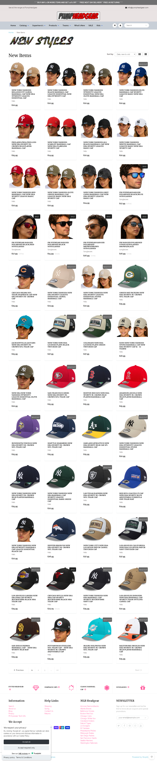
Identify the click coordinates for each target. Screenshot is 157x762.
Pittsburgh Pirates (87, 733)
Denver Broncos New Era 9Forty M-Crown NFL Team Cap (59, 547)
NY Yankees (85, 728)
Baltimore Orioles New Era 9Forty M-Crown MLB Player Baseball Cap (132, 649)
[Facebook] (124, 725)
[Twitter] (118, 725)
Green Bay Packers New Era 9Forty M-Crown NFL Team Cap (131, 295)
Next (137, 670)
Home (13, 25)
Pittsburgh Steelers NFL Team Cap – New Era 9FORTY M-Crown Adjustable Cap (60, 649)
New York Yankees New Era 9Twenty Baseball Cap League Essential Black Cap (24, 548)
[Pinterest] (129, 725)
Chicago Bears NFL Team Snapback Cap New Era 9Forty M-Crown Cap (24, 296)
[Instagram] (135, 725)
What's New (79, 25)
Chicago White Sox (88, 718)
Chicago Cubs (86, 716)
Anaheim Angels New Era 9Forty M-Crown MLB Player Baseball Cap (130, 396)
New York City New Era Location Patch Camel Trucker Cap (95, 547)
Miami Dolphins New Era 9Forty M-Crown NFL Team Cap (94, 648)
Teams (66, 25)
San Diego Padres (87, 736)
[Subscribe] (145, 718)
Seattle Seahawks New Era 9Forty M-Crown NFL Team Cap (60, 445)
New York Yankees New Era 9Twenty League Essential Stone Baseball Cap (131, 446)
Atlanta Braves (85, 709)
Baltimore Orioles (87, 711)
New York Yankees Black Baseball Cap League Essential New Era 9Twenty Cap (60, 93)
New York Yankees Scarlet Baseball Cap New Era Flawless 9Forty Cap (59, 145)
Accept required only (26, 748)
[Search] (146, 25)
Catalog (23, 25)
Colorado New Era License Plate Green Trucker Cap (94, 345)
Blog (10, 711)
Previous (20, 670)
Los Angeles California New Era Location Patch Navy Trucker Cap (132, 547)
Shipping (48, 706)
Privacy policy (9, 757)
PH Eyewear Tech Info (17, 716)
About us (12, 709)
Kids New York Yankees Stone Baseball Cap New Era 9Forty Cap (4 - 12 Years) (132, 346)
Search (11, 706)
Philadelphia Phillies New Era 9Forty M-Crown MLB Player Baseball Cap (24, 145)
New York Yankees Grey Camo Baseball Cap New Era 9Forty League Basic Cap (96, 195)
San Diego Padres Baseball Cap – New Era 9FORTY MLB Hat (24, 648)
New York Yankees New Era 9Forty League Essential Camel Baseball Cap (60, 296)
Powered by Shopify (140, 757)
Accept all (26, 742)
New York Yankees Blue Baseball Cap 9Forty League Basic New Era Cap (131, 93)
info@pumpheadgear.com (138, 8)
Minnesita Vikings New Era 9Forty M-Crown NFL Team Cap (24, 445)
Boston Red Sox (86, 714)
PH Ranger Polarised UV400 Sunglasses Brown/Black (130, 244)
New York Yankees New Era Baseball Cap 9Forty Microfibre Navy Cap (95, 598)
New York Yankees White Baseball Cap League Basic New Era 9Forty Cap (131, 145)
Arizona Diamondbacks (89, 706)
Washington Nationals (89, 743)
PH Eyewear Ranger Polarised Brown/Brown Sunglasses (94, 245)
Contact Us (49, 711)
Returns (48, 714)
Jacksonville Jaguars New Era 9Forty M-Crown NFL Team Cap (23, 345)
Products (53, 25)
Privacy (11, 714)
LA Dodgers (85, 726)
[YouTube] (140, 725)
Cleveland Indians (87, 721)
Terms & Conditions (24, 757)
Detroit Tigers (85, 723)
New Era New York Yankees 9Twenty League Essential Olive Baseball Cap (24, 396)
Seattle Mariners (86, 741)
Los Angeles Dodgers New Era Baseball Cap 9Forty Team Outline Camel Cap (131, 598)
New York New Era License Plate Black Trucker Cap (58, 345)
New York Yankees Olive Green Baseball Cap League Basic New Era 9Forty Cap (60, 195)
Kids (98, 25)
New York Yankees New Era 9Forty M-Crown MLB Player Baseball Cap (24, 496)
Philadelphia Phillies (88, 731)
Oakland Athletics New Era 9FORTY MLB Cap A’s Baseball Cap (96, 445)
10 (57, 670)
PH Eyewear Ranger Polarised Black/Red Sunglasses (23, 244)
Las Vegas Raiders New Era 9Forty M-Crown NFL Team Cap (95, 495)
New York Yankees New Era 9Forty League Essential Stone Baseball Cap (95, 296)
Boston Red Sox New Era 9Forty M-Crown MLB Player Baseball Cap (96, 395)
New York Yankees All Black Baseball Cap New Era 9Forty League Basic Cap (96, 145)
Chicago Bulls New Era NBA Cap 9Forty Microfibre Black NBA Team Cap (60, 598)
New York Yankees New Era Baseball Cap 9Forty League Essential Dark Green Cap (60, 497)
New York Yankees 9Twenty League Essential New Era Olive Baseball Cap (93, 93)
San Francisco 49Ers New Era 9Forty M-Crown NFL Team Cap (58, 395)
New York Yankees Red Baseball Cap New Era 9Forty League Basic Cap (23, 195)
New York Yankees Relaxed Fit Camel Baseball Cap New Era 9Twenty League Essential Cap (23, 94)
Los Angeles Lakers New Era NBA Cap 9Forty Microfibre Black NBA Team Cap (25, 598)
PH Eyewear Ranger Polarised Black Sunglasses (58, 244)
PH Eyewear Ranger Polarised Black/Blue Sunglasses (131, 194)
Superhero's (37, 25)
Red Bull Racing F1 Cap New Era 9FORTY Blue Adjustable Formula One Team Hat (131, 496)
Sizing (47, 709)
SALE (91, 25)
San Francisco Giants (88, 738)
